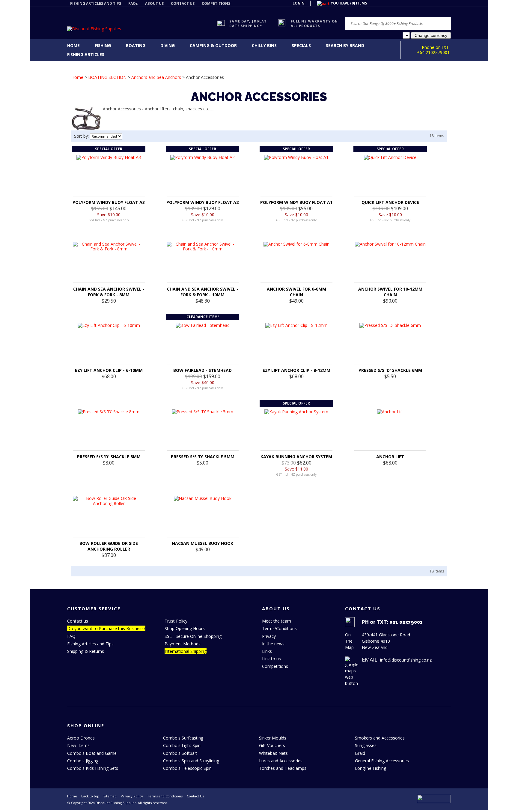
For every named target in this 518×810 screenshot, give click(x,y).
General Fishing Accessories (382, 761)
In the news (273, 644)
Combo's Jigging (82, 761)
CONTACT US (183, 3)
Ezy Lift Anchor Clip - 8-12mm (296, 370)
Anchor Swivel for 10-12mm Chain (390, 291)
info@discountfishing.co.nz (406, 660)
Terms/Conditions (279, 628)
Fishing (103, 45)
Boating (135, 45)
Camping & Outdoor (213, 45)
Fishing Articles (85, 54)
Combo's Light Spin (182, 745)
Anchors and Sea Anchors (156, 77)
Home (73, 45)
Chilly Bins (264, 45)
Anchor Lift (390, 456)
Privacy (269, 636)
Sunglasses (366, 745)
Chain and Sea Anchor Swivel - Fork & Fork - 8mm (108, 291)
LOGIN (299, 3)
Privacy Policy (132, 796)
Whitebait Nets (273, 753)
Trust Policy (176, 621)
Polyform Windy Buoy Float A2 (202, 202)
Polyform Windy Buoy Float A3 (109, 202)
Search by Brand (345, 45)
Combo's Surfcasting (183, 738)
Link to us (271, 659)
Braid (360, 753)
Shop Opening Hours (185, 628)
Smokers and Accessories (380, 738)
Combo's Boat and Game (92, 753)
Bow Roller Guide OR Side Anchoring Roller (108, 546)
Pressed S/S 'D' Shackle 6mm (390, 370)
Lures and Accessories (280, 761)
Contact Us (195, 796)
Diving (167, 45)
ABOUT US (154, 3)
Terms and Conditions (165, 796)
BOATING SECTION (107, 77)
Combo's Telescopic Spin (187, 768)
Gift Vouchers (272, 745)
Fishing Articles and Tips (90, 644)
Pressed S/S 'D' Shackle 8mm (109, 456)
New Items (78, 745)
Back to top (90, 796)
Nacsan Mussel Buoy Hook (202, 543)
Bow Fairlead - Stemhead (202, 370)
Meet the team (276, 621)
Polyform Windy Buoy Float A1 (296, 202)
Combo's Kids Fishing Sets (92, 768)
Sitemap (110, 796)
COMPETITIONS (216, 3)
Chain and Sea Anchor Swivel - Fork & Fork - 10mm (202, 291)
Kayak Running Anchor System (296, 456)
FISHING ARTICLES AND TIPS (95, 3)
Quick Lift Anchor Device (390, 202)
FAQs (133, 3)
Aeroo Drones (81, 738)
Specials (301, 45)
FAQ (71, 636)
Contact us (77, 621)
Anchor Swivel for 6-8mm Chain (296, 291)
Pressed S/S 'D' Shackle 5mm (202, 456)
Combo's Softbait (180, 753)
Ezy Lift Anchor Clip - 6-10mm (109, 370)
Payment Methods (183, 644)
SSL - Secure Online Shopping (193, 636)
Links (267, 651)
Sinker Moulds (272, 738)
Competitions (275, 666)
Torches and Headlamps (282, 768)
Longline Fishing (370, 768)
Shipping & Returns (85, 651)
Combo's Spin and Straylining (191, 761)
